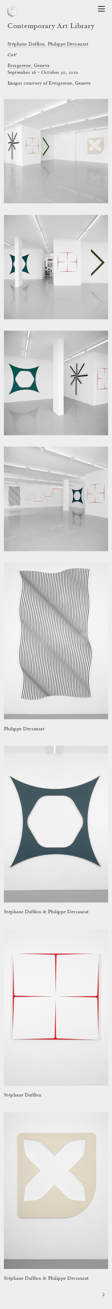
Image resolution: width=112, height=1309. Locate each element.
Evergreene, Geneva (28, 65)
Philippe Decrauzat (68, 44)
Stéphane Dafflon (26, 44)
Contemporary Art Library (50, 26)
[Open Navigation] (101, 9)
